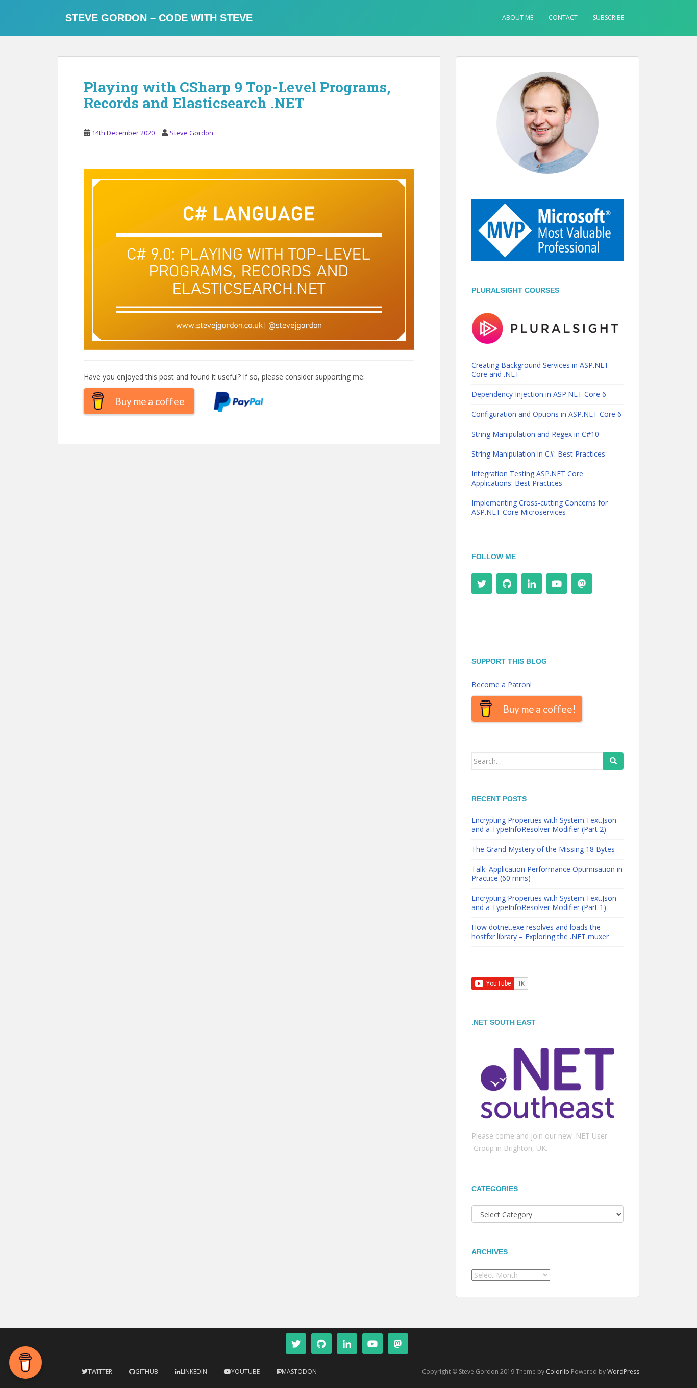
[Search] (613, 761)
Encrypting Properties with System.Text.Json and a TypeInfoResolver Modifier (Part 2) (543, 824)
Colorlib (557, 1371)
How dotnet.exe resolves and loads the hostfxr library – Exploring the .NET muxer (540, 931)
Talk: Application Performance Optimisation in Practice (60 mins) (547, 873)
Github (146, 1371)
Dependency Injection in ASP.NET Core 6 (538, 394)
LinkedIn (194, 1371)
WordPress (623, 1371)
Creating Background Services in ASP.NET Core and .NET (540, 369)
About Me (517, 17)
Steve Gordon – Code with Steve (159, 17)
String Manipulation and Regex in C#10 (535, 434)
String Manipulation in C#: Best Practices (538, 454)
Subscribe (608, 17)
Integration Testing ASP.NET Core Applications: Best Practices (527, 478)
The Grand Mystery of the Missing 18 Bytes (543, 849)
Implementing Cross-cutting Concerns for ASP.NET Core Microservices (539, 507)
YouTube (245, 1371)
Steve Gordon (191, 132)
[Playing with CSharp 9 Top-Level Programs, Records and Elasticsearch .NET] (249, 259)
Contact (563, 17)
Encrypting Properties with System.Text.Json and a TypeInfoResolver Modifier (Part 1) (543, 902)
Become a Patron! (501, 684)
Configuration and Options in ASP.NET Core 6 (546, 414)
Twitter (100, 1371)
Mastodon (299, 1371)
